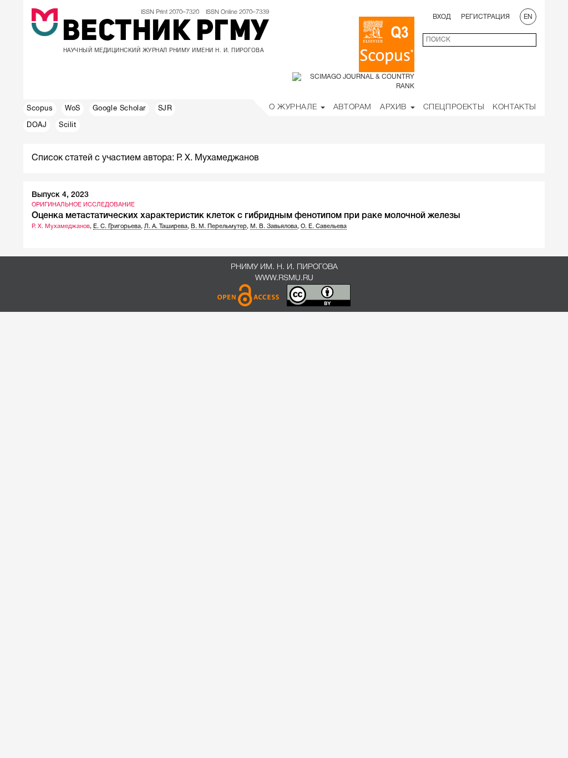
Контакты (514, 107)
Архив (394, 107)
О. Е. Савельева (324, 226)
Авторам (352, 107)
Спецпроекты (454, 107)
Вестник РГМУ (165, 32)
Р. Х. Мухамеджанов (61, 226)
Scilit (68, 125)
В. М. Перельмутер (219, 226)
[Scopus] (386, 44)
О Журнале (294, 107)
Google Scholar (119, 108)
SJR (165, 108)
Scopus (40, 108)
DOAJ (37, 125)
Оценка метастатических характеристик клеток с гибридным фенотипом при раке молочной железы (246, 216)
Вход (442, 17)
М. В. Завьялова (273, 226)
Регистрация (485, 17)
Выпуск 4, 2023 (60, 195)
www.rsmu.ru (284, 278)
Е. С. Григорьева (117, 226)
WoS (72, 108)
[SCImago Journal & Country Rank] (353, 81)
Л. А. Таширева (165, 226)
